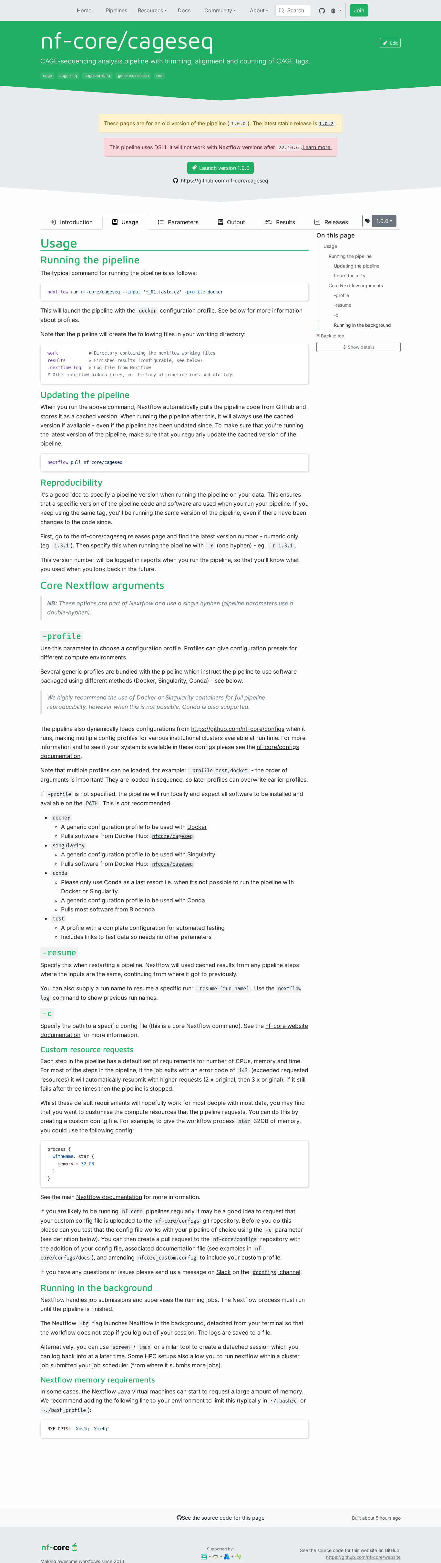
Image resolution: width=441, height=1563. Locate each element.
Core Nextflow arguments (356, 285)
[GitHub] (322, 10)
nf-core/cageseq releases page (123, 536)
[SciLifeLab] (238, 1556)
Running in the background (362, 325)
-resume (342, 305)
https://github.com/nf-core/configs (237, 728)
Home (84, 10)
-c (336, 315)
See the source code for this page (223, 1517)
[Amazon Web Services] (215, 1556)
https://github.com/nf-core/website (363, 1557)
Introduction (75, 222)
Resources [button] (150, 10)
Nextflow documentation (109, 1197)
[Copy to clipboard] (300, 290)
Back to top (332, 335)
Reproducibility (349, 276)
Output (235, 222)
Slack (223, 1272)
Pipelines (116, 10)
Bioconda (142, 909)
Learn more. (317, 147)
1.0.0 (382, 221)
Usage (129, 222)
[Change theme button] (336, 10)
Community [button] (218, 10)
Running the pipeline (350, 256)
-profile (341, 295)
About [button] (257, 10)
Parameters (182, 222)
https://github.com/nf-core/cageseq (224, 180)
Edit (394, 43)
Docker (197, 826)
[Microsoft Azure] (227, 1556)
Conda (196, 900)
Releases (335, 222)
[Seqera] (204, 1556)
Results (284, 222)
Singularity (201, 854)
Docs (184, 10)
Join (359, 10)
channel (276, 1272)
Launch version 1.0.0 (224, 168)
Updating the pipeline (356, 266)
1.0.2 (326, 124)
